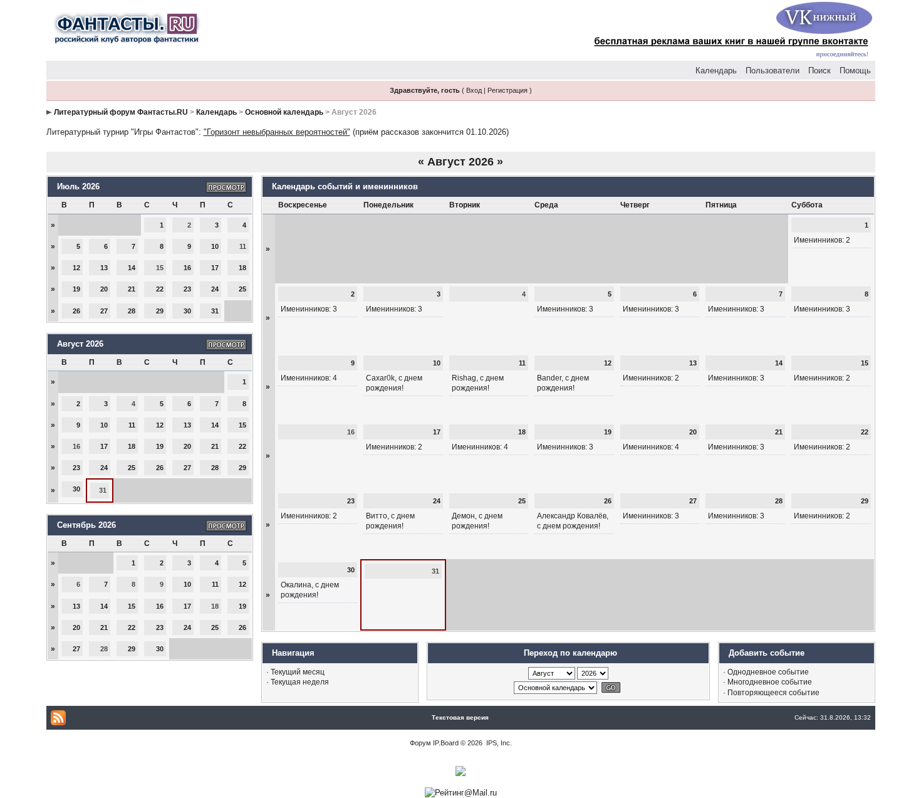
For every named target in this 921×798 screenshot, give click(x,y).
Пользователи (772, 70)
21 (131, 289)
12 (76, 267)
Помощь (855, 70)
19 (76, 289)
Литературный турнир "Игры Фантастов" (122, 132)
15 (242, 425)
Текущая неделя (300, 682)
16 (187, 267)
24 (215, 289)
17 (215, 267)
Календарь (716, 70)
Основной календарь (284, 112)
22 (160, 289)
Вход (474, 90)
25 (242, 289)
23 (187, 289)
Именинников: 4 (309, 378)
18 (242, 267)
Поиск (819, 70)
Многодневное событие (769, 682)
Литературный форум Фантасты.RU (121, 112)
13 (104, 267)
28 (131, 311)
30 (187, 311)
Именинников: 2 (822, 240)
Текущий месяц (298, 672)
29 (160, 311)
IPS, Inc (498, 743)
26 (76, 311)
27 (104, 311)
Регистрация (507, 90)
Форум (420, 743)
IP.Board (446, 743)
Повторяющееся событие (773, 692)
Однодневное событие (768, 672)
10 (215, 246)
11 (131, 425)
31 (215, 311)
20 (104, 289)
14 (131, 267)
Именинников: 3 (309, 309)
